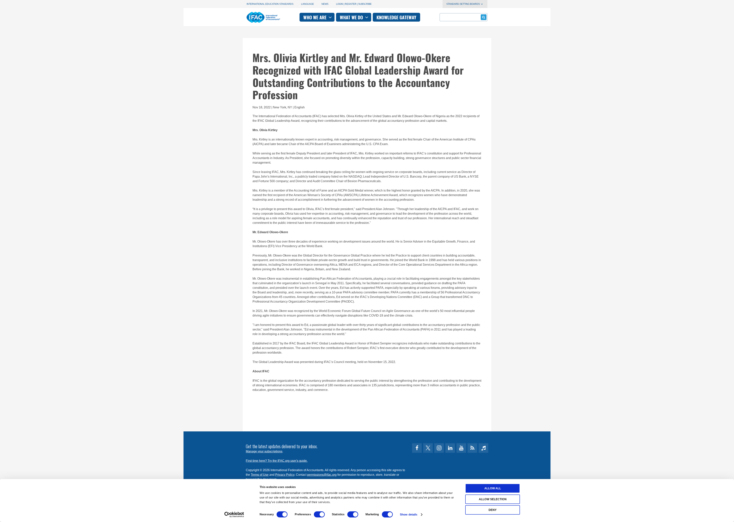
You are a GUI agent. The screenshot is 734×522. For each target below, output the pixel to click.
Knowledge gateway (396, 17)
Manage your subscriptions (264, 451)
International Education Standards (270, 4)
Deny (493, 509)
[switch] (319, 514)
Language (307, 4)
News (325, 4)
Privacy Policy (284, 474)
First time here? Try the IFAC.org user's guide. (277, 460)
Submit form (483, 17)
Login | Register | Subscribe (354, 4)
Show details (408, 514)
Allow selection (493, 499)
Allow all (492, 488)
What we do (352, 17)
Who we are (315, 17)
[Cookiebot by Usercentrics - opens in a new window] (234, 514)
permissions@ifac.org (322, 474)
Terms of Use (260, 474)
